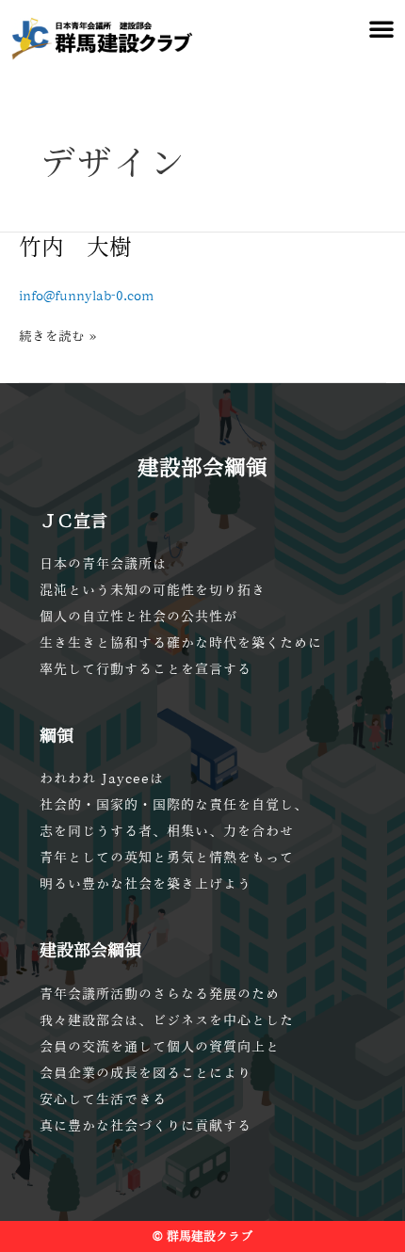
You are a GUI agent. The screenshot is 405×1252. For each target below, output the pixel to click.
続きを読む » (57, 334)
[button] (381, 28)
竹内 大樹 (75, 246)
